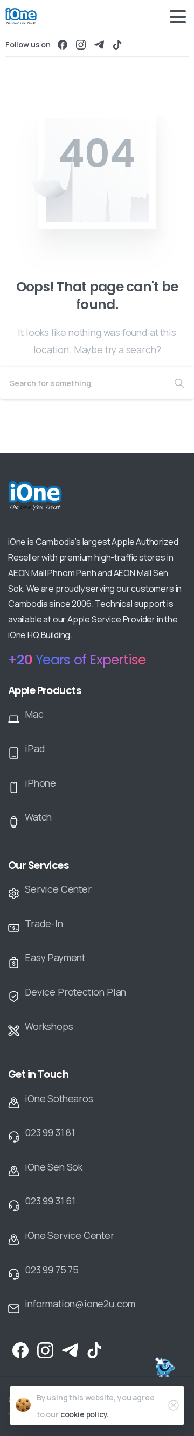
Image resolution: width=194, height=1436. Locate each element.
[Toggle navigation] (178, 17)
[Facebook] (62, 45)
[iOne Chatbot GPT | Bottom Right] (164, 1368)
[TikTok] (117, 45)
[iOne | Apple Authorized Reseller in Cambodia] (57, 503)
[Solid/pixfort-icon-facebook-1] (20, 1349)
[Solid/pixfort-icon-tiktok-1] (94, 1349)
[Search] (179, 383)
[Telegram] (99, 45)
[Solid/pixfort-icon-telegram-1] (70, 1349)
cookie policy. (84, 1414)
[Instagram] (81, 45)
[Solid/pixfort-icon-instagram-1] (45, 1349)
